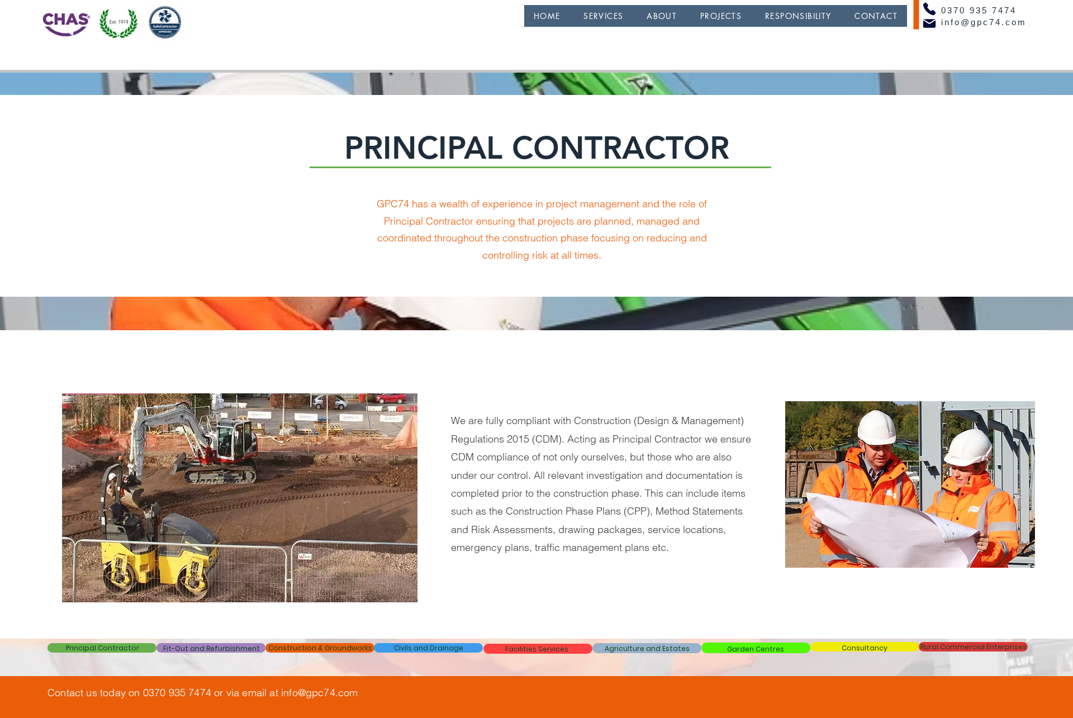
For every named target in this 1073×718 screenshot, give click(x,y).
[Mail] (929, 23)
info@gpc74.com (984, 22)
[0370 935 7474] (929, 9)
